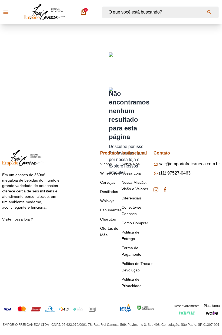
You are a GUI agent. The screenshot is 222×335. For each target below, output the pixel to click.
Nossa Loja (131, 173)
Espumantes (111, 210)
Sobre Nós (131, 164)
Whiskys (107, 201)
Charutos (108, 219)
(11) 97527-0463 (175, 173)
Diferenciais (132, 198)
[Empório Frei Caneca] (44, 12)
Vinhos (106, 164)
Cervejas (107, 182)
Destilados (109, 191)
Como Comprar (135, 223)
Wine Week (110, 173)
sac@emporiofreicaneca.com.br (189, 164)
